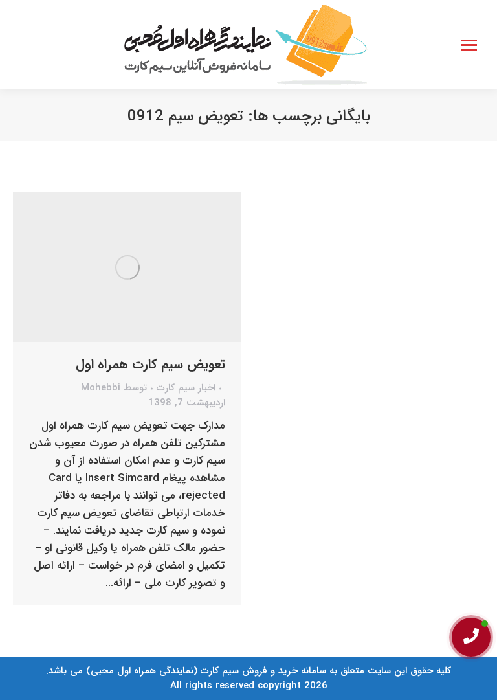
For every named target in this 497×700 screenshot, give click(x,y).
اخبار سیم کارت (186, 388)
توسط (114, 388)
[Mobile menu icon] (469, 45)
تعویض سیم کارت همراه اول (150, 364)
